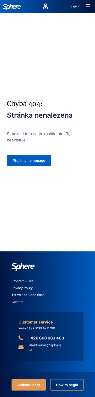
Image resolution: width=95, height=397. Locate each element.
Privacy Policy (22, 288)
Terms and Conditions (28, 295)
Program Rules (22, 281)
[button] (88, 6)
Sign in (75, 6)
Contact (18, 302)
